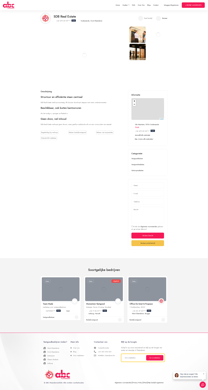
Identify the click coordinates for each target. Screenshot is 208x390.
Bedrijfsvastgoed (92, 320)
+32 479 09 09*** (65, 21)
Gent (68, 311)
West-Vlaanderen (138, 313)
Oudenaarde (85, 21)
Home (118, 5)
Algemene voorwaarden (149, 226)
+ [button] (134, 101)
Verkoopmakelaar (137, 170)
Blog (148, 5)
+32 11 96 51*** (97, 311)
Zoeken (125, 5)
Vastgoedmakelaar (137, 164)
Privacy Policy (137, 382)
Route (137, 127)
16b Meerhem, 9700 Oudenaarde (147, 124)
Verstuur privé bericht (147, 243)
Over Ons (141, 5)
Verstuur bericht (147, 235)
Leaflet (161, 119)
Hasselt (97, 313)
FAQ (133, 5)
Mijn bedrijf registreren (156, 382)
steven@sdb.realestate (142, 135)
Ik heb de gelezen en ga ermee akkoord (147, 227)
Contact (155, 5)
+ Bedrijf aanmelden (193, 5)
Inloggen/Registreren (171, 5)
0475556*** (53, 311)
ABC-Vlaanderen (52, 383)
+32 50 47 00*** (141, 311)
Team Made (48, 303)
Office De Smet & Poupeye (141, 303)
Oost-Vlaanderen (96, 21)
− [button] (134, 104)
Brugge (147, 313)
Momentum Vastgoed (95, 303)
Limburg (91, 313)
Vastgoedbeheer (137, 158)
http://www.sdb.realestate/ (144, 139)
